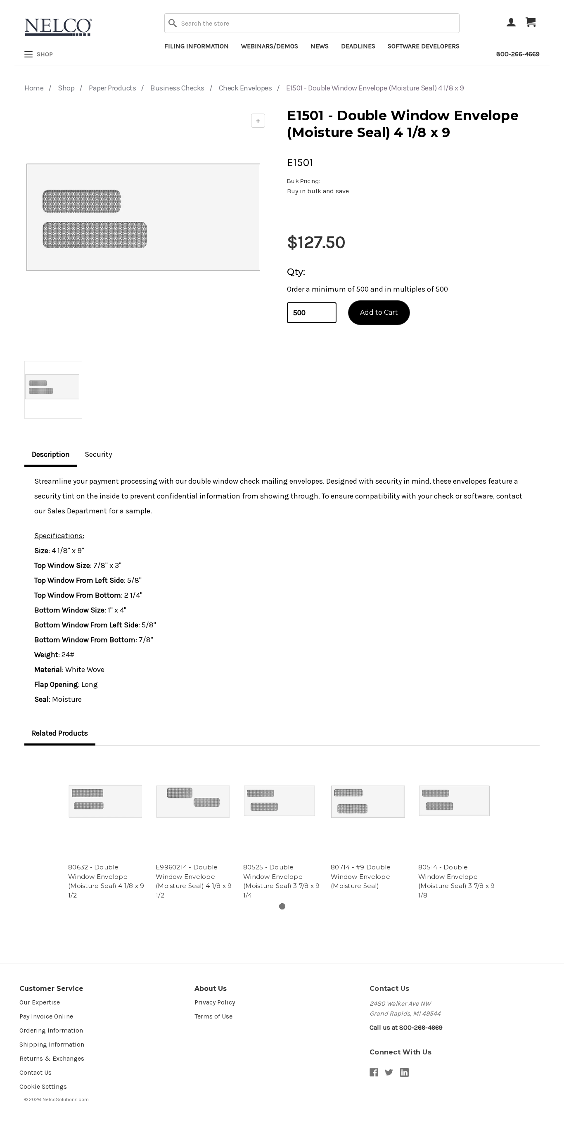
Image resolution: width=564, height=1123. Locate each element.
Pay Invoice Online (46, 1016)
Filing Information (196, 46)
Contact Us (35, 1072)
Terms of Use (213, 1016)
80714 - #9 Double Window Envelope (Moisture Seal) (361, 876)
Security (98, 454)
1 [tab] (282, 906)
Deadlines (358, 46)
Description (51, 454)
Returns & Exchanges (51, 1058)
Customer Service (51, 988)
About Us (210, 988)
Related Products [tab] (60, 733)
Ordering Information (51, 1030)
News (319, 46)
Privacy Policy (214, 1002)
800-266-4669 (518, 54)
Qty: (296, 272)
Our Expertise (39, 1002)
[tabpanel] (107, 829)
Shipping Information (51, 1044)
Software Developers (424, 46)
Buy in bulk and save (318, 191)
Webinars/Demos (269, 46)
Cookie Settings (43, 1086)
